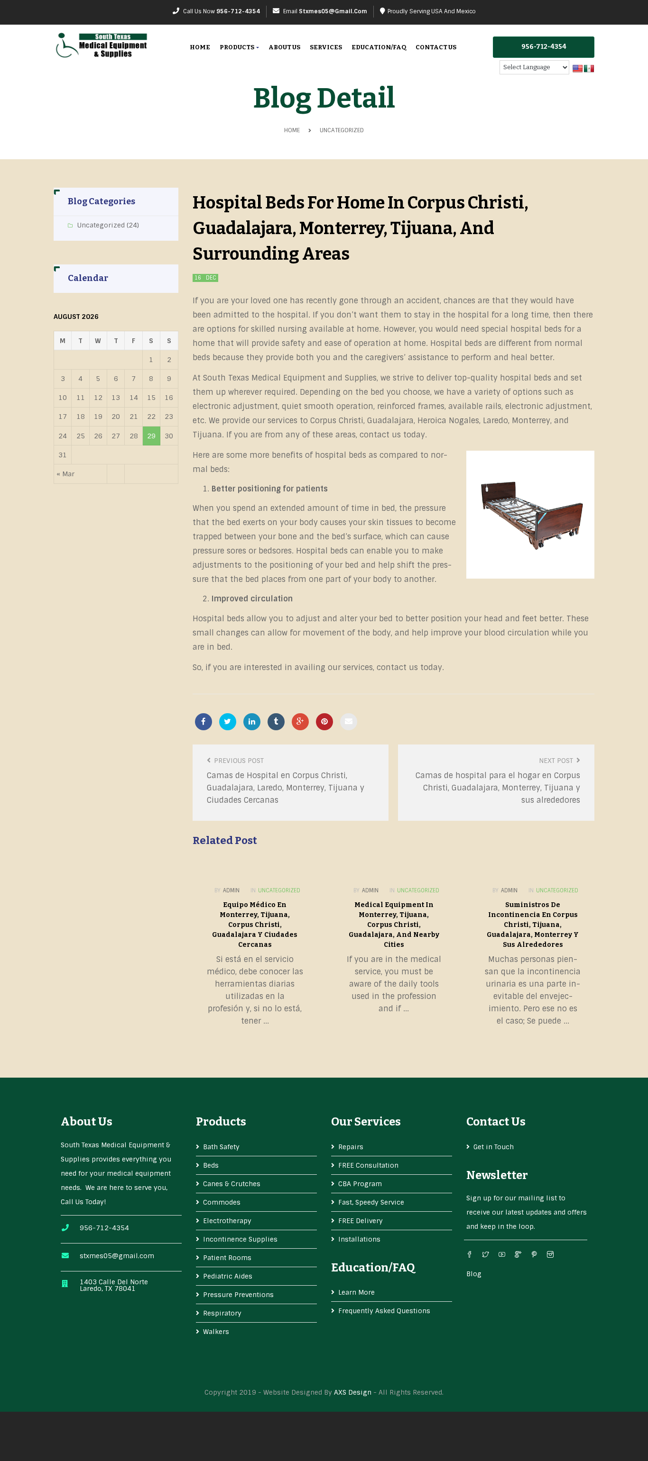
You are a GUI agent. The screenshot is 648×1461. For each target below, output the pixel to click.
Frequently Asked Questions (384, 1311)
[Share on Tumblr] (276, 721)
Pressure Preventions (238, 1294)
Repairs (350, 1147)
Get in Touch (493, 1147)
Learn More (356, 1292)
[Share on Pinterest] (324, 721)
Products (237, 47)
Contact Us (436, 47)
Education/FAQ (379, 47)
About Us (284, 47)
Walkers (216, 1331)
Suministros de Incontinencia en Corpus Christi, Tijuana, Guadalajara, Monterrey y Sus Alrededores (533, 925)
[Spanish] (589, 68)
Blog (473, 1274)
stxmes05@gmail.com (333, 11)
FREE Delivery (360, 1220)
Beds (211, 1165)
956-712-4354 (238, 11)
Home (200, 47)
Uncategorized (342, 130)
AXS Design (352, 1392)
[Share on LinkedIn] (251, 721)
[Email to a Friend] (348, 721)
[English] (578, 68)
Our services (366, 1121)
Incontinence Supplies (240, 1239)
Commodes (222, 1202)
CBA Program (360, 1184)
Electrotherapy (227, 1220)
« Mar (65, 474)
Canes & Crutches (231, 1184)
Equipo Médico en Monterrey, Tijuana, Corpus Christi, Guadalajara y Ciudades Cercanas (254, 925)
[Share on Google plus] (300, 721)
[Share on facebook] (203, 721)
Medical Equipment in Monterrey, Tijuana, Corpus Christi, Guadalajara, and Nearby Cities (394, 925)
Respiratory (222, 1313)
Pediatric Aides (227, 1276)
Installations (359, 1239)
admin (231, 890)
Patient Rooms (227, 1257)
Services (326, 47)
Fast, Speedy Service (371, 1202)
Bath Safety (221, 1147)
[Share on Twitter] (227, 721)
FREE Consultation (368, 1165)
